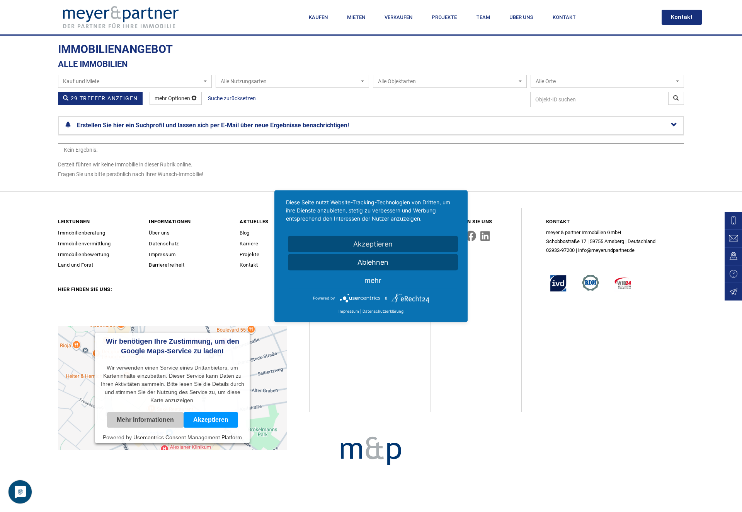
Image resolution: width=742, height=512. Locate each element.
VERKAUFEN (398, 17)
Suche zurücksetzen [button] (232, 98)
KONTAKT (564, 17)
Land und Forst (75, 265)
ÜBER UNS (521, 17)
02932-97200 (560, 250)
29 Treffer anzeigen (103, 98)
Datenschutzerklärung (382, 310)
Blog (244, 233)
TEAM (483, 17)
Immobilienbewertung (83, 254)
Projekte (249, 254)
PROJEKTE (444, 17)
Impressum (162, 254)
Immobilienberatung (81, 233)
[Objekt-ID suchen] (676, 98)
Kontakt (249, 265)
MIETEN (356, 17)
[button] (682, 17)
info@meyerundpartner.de (606, 250)
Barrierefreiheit (166, 265)
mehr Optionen (173, 98)
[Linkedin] (485, 236)
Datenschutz (164, 244)
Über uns (159, 233)
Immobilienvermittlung (84, 244)
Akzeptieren (373, 244)
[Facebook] (471, 236)
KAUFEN (318, 17)
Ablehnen (372, 262)
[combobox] (135, 81)
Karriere (249, 244)
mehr (372, 280)
